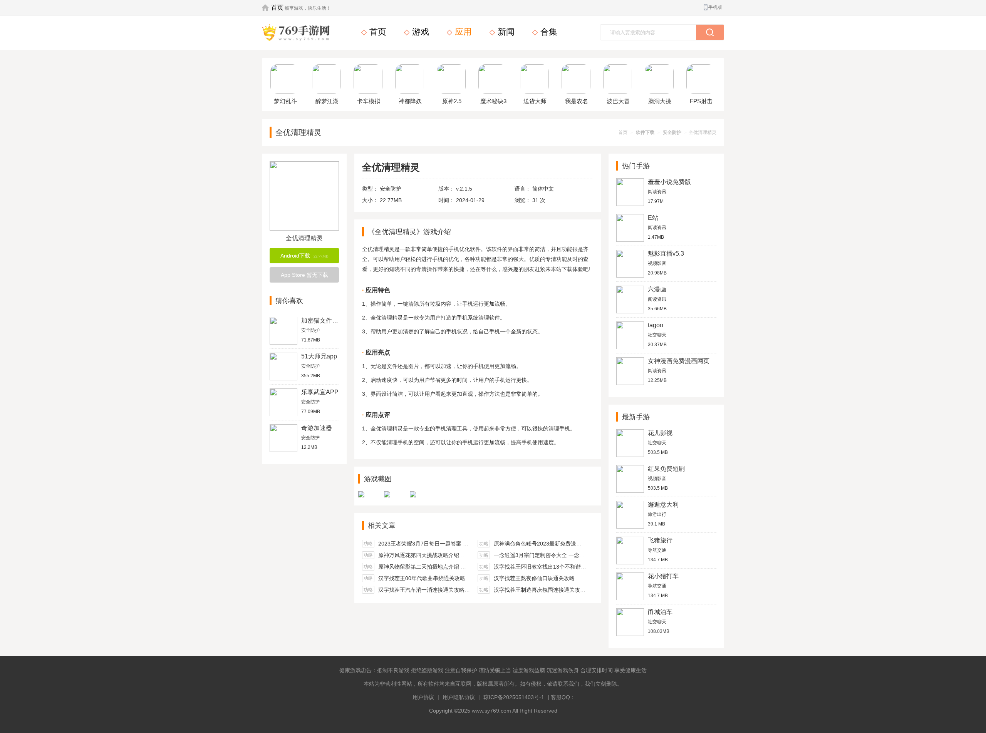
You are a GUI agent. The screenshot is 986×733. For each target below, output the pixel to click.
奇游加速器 (316, 428)
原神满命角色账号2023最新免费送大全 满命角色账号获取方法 (568, 544)
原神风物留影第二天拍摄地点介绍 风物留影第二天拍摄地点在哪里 (457, 567)
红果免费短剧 (666, 468)
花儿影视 (660, 433)
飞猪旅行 (660, 540)
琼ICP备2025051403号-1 (513, 697)
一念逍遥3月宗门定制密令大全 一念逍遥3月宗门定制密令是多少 (570, 555)
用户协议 (423, 697)
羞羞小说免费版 (669, 182)
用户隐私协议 (459, 697)
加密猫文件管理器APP (332, 320)
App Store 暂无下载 (304, 275)
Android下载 (304, 256)
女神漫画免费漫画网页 (678, 361)
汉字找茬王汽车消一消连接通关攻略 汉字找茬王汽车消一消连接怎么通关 (465, 590)
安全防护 (672, 132)
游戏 (419, 32)
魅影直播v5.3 (666, 253)
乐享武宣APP (320, 392)
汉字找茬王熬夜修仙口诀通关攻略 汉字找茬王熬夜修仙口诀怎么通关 (575, 578)
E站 (653, 217)
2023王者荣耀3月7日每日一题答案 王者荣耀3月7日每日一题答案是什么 (464, 544)
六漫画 (657, 289)
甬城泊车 (660, 612)
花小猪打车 (663, 576)
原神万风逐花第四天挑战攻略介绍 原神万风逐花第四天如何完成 (454, 555)
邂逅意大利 (663, 504)
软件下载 (645, 132)
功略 (368, 543)
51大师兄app (319, 356)
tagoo (655, 325)
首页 (277, 7)
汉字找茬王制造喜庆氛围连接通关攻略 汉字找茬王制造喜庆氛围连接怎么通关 (586, 590)
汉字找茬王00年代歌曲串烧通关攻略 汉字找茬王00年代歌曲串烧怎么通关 (466, 578)
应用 (462, 32)
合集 (547, 32)
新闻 (505, 32)
